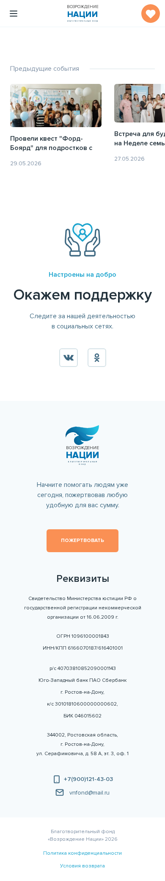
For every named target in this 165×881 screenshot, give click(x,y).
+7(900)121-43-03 (88, 779)
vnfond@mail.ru (89, 792)
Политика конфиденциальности (82, 853)
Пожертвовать (82, 540)
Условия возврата (82, 866)
